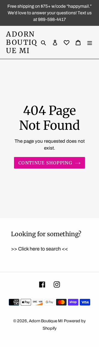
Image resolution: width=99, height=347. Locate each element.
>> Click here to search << (39, 249)
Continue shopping (45, 163)
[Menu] (89, 42)
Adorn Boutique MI (21, 42)
